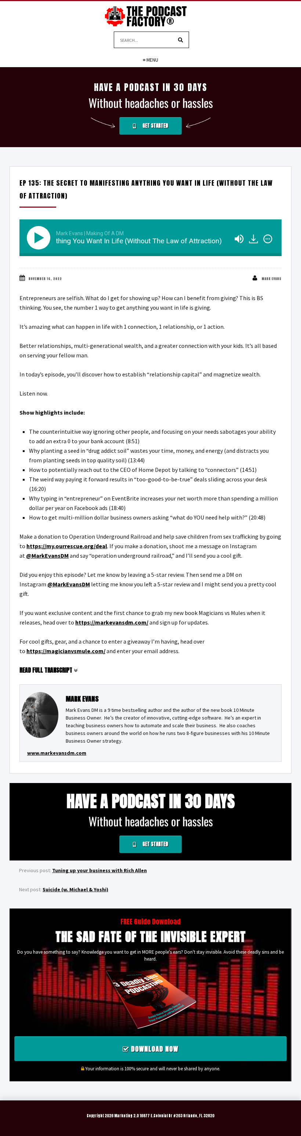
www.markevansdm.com (56, 753)
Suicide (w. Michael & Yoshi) (75, 889)
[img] (267, 238)
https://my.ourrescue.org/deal (66, 546)
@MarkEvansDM (47, 555)
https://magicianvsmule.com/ (65, 651)
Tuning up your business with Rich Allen (99, 870)
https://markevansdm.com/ (111, 622)
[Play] (40, 237)
